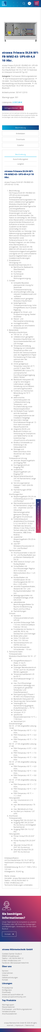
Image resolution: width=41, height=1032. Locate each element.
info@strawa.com (14, 960)
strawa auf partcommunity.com (14, 997)
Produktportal (7, 988)
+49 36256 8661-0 (16, 958)
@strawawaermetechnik (19, 963)
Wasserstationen (8, 1007)
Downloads (6, 992)
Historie (5, 975)
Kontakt (5, 980)
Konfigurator (7, 990)
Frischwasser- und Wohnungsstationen (17, 1009)
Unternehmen (7, 973)
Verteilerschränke (8, 1011)
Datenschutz (29, 1025)
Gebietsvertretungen (10, 977)
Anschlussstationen (9, 1014)
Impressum (19, 1025)
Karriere (5, 971)
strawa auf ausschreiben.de (12, 994)
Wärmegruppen (8, 1005)
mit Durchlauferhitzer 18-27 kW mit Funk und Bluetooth (19, 85)
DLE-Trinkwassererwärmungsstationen (20, 79)
